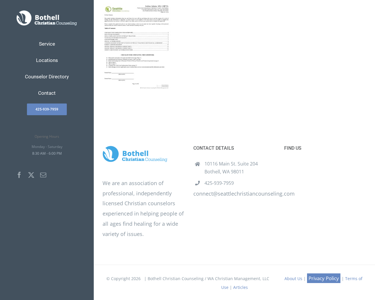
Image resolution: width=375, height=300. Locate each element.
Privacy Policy (323, 278)
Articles (240, 287)
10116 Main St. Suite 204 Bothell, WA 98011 (231, 168)
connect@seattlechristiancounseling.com (244, 193)
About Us (293, 278)
